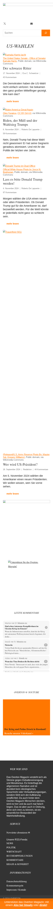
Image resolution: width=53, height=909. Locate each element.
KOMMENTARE (14, 859)
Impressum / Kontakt (16, 889)
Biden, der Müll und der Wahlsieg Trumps (20, 122)
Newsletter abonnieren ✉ (18, 832)
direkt (43, 905)
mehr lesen (12, 101)
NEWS (9, 843)
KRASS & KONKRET (17, 864)
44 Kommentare (41, 469)
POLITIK (11, 847)
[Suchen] (46, 33)
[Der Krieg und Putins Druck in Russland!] (26, 712)
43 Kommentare (9, 77)
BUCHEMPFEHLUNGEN (19, 855)
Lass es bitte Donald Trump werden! (22, 181)
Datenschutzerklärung (16, 881)
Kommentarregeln (14, 885)
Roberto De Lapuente (30, 129)
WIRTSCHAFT (14, 851)
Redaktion (27, 469)
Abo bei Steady (23, 905)
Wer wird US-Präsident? (20, 464)
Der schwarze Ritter (17, 68)
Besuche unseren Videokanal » (18, 733)
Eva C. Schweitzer (30, 73)
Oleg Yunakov (9, 113)
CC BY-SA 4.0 (24, 113)
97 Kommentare (9, 192)
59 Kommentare (9, 133)
